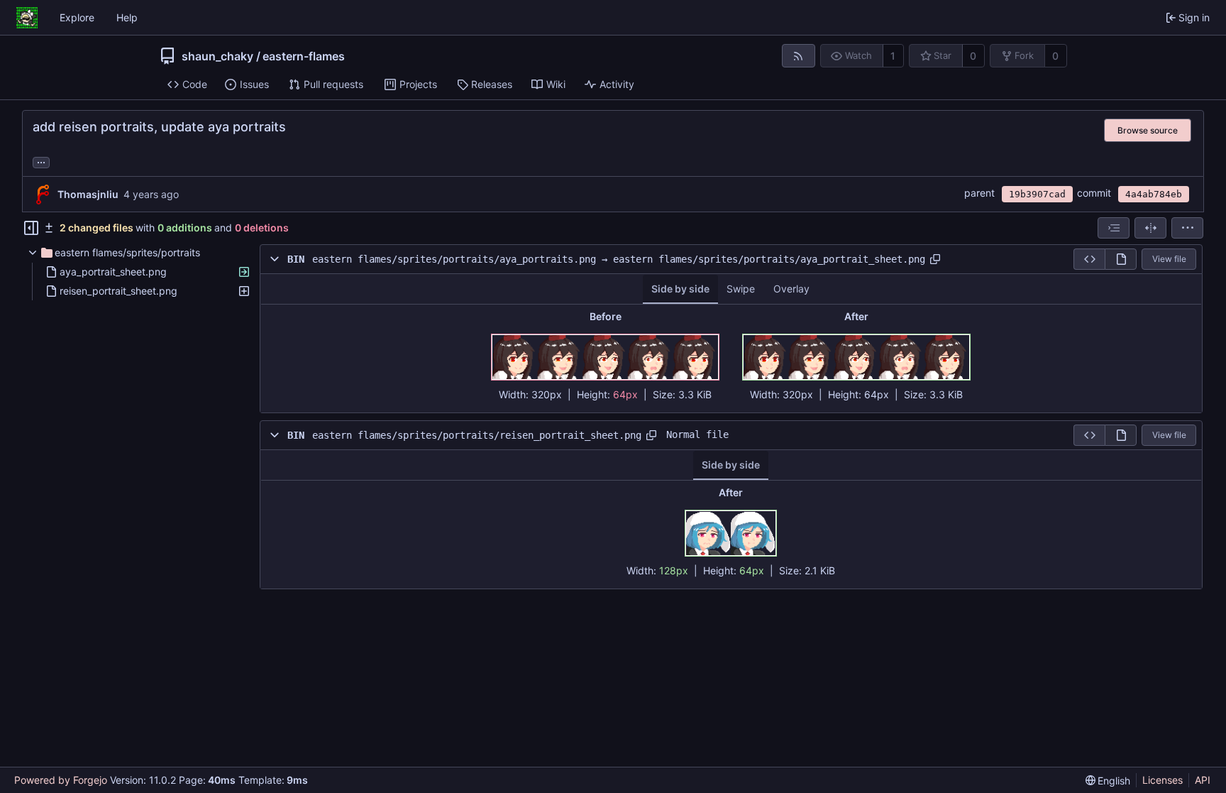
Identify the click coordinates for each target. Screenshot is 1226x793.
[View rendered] (1121, 259)
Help (127, 17)
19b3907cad (1037, 194)
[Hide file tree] (31, 228)
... (41, 161)
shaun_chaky (217, 56)
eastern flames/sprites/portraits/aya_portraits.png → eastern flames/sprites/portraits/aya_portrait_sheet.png (618, 259)
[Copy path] (935, 259)
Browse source (1147, 130)
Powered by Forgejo (60, 780)
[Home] (27, 18)
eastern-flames (304, 56)
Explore (77, 17)
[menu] (1187, 228)
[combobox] (1114, 228)
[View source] (1089, 259)
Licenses (1162, 780)
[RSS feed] (798, 55)
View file (1169, 258)
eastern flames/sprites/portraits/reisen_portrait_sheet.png (476, 435)
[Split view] (1150, 228)
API (1202, 780)
